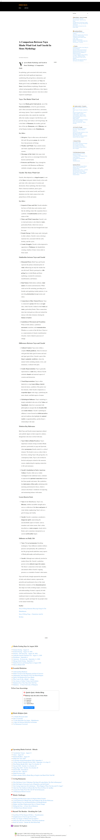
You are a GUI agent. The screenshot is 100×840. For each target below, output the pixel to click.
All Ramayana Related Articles (22, 791)
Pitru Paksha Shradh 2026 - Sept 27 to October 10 (27, 764)
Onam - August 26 (18, 755)
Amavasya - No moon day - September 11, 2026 (26, 659)
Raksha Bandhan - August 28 (21, 757)
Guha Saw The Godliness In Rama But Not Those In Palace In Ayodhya (33, 788)
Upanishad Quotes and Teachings (79, 153)
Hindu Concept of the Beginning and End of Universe (28, 673)
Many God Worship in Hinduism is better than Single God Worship (80, 133)
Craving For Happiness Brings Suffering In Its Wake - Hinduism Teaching (80, 55)
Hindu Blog (23, 5)
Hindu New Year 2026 (19, 758)
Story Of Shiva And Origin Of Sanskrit (80, 143)
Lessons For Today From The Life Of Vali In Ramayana (28, 790)
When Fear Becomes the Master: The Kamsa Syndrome (28, 820)
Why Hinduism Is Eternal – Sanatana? (80, 172)
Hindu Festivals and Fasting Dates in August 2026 (27, 663)
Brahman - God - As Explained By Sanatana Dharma (79, 174)
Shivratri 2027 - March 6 (20, 771)
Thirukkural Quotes (76, 160)
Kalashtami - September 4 (20, 657)
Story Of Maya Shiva (77, 142)
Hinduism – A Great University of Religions (25, 685)
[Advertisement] (41, 21)
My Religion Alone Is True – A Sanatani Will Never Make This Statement (80, 170)
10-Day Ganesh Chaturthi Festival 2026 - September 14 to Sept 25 (31, 762)
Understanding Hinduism (20, 672)
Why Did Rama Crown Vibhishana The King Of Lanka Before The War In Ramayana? (37, 782)
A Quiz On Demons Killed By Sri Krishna (25, 722)
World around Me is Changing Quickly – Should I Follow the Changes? (80, 136)
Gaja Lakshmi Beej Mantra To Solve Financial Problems (79, 116)
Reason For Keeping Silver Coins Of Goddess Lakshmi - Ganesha (79, 113)
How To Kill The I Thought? (78, 18)
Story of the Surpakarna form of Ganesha (80, 34)
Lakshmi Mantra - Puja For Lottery (79, 114)
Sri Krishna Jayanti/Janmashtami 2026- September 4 (28, 760)
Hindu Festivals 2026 (19, 773)
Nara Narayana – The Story (78, 42)
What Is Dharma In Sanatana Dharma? (80, 166)
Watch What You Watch (77, 134)
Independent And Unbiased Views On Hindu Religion (28, 675)
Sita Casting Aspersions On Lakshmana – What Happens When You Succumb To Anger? (38, 786)
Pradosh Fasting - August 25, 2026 (22, 652)
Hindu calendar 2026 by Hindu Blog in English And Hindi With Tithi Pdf (33, 775)
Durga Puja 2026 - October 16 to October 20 (25, 768)
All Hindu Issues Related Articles (22, 808)
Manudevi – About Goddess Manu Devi (80, 41)
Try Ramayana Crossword (20, 724)
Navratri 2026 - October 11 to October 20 (24, 766)
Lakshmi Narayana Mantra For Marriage (80, 119)
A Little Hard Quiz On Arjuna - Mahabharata (26, 720)
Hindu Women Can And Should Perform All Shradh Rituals (30, 802)
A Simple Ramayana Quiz (20, 717)
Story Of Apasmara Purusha (78, 144)
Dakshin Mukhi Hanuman (77, 39)
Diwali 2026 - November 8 (20, 770)
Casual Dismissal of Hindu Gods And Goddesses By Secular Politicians (33, 800)
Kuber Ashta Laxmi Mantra (78, 120)
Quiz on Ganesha (18, 718)
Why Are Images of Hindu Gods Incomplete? (26, 819)
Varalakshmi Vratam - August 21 (22, 753)
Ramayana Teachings (77, 154)
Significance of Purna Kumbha (78, 36)
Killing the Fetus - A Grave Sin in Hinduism (25, 806)
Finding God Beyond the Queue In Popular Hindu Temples (29, 798)
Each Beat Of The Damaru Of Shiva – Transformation (28, 815)
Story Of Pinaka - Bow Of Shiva (79, 146)
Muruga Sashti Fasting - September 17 (24, 661)
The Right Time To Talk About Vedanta (80, 22)
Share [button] (55, 62)
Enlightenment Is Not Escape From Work (24, 817)
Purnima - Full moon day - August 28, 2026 (25, 653)
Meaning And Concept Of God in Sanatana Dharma (79, 168)
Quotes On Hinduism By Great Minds (23, 677)
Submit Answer (29, 707)
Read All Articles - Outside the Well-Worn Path (26, 822)
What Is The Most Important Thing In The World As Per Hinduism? (80, 60)
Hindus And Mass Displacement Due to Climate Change (29, 804)
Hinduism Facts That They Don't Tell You (25, 683)
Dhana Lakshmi (76, 118)
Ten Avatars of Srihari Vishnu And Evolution (25, 681)
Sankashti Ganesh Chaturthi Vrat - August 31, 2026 (27, 655)
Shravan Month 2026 (19, 665)
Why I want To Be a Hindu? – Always (23, 679)
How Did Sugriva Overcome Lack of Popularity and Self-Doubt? (31, 784)
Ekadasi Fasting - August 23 (21, 650)
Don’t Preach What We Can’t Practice (80, 128)
